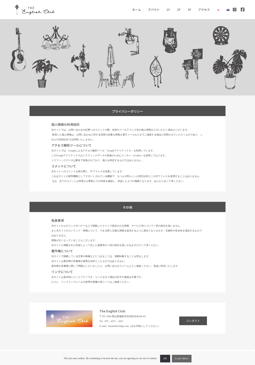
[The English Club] (34, 9)
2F (179, 9)
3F (189, 9)
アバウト (154, 9)
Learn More (181, 358)
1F (168, 9)
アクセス (204, 9)
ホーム (136, 9)
